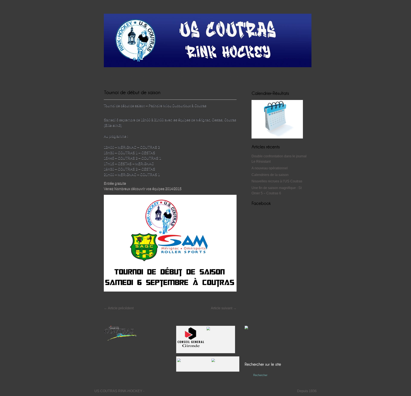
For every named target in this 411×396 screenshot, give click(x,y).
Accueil (109, 76)
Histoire (165, 76)
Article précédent (119, 308)
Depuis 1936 (307, 391)
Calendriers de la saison (270, 175)
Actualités (127, 76)
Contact (211, 76)
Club (196, 76)
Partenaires (231, 76)
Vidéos (181, 76)
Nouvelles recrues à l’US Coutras (277, 181)
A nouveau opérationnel (270, 168)
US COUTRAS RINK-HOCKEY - (119, 391)
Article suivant (224, 308)
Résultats (147, 76)
